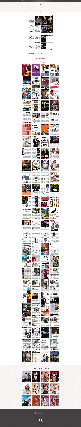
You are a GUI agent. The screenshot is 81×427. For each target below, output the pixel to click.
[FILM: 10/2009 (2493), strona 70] (36, 273)
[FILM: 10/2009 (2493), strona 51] (45, 213)
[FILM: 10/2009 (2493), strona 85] (26, 320)
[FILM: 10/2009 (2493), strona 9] (26, 93)
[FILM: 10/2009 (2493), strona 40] (54, 177)
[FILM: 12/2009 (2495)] (54, 400)
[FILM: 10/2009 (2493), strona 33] (26, 165)
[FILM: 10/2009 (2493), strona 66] (36, 261)
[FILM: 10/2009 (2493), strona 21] (26, 129)
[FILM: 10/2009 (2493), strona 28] (54, 141)
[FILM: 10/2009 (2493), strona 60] (54, 237)
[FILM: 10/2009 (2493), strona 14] (36, 105)
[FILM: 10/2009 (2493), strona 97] (26, 356)
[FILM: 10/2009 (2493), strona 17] (26, 117)
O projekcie (37, 415)
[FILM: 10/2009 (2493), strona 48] (54, 201)
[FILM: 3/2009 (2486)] (45, 376)
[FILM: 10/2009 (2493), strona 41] (26, 189)
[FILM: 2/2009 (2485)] (36, 376)
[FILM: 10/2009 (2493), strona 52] (54, 213)
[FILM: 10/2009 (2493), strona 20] (54, 117)
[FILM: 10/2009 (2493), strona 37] (26, 177)
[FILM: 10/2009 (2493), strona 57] (26, 237)
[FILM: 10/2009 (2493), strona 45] (26, 201)
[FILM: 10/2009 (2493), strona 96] (54, 344)
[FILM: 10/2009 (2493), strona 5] (26, 82)
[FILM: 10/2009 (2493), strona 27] (45, 141)
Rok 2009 (34, 368)
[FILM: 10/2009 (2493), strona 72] (54, 273)
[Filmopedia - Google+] (42, 413)
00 (40, 7)
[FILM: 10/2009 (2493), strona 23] (45, 129)
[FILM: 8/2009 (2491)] (54, 388)
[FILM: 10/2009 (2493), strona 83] (45, 309)
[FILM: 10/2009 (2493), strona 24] (54, 129)
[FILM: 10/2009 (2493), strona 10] (36, 93)
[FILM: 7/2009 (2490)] (45, 388)
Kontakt (44, 415)
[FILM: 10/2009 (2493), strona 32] (54, 153)
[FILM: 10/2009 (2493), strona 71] (45, 273)
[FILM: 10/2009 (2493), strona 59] (45, 237)
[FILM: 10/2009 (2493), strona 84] (54, 309)
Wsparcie (41, 415)
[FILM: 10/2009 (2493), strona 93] (26, 344)
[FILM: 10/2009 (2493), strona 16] (54, 105)
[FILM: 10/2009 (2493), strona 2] (36, 70)
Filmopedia (25, 1)
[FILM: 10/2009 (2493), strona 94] (36, 344)
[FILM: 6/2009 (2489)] (36, 388)
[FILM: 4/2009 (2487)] (54, 376)
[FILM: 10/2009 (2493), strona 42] (36, 189)
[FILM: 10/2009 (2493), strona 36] (54, 165)
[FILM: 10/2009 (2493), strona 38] (36, 177)
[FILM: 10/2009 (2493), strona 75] (45, 285)
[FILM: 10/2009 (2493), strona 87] (45, 320)
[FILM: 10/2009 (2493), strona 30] (36, 153)
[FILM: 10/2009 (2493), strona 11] (45, 93)
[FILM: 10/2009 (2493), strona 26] (36, 141)
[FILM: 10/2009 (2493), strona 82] (36, 309)
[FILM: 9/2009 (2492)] (26, 400)
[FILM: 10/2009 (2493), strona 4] (54, 70)
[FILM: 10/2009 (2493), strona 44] (54, 189)
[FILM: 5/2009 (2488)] (26, 388)
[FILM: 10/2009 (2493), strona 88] (54, 320)
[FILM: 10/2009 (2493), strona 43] (45, 189)
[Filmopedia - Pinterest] (45, 413)
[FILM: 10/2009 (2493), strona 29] (26, 153)
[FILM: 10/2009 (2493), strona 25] (26, 141)
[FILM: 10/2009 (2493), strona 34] (36, 165)
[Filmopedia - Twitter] (38, 413)
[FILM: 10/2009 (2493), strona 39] (45, 177)
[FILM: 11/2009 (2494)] (45, 400)
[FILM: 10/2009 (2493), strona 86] (36, 320)
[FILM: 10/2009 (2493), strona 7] (45, 82)
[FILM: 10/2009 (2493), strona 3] (45, 70)
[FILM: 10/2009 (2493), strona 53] (26, 225)
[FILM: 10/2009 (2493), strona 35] (45, 165)
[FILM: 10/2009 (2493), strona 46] (36, 201)
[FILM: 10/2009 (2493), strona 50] (36, 213)
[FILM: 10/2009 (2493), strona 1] (26, 70)
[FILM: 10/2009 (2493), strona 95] (45, 344)
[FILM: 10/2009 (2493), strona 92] (54, 332)
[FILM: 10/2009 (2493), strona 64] (54, 249)
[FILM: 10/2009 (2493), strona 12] (54, 93)
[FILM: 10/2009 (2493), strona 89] (26, 332)
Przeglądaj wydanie (40, 58)
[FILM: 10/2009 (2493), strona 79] (45, 297)
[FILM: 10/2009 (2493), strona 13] (26, 105)
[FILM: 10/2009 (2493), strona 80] (54, 297)
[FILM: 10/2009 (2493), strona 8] (54, 82)
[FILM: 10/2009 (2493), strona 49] (26, 213)
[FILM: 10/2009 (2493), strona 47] (45, 201)
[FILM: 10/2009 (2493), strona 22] (36, 129)
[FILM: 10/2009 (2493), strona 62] (36, 249)
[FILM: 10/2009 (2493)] (36, 400)
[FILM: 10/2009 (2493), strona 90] (36, 332)
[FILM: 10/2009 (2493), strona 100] (54, 356)
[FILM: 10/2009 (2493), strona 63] (45, 249)
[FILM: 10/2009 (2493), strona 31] (45, 153)
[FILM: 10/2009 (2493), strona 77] (26, 297)
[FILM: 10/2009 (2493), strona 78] (36, 297)
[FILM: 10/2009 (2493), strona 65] (26, 261)
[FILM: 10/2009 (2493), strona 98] (36, 356)
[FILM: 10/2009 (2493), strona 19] (45, 117)
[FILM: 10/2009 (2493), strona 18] (36, 117)
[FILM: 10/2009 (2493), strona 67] (45, 261)
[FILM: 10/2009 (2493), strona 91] (45, 332)
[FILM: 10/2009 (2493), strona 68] (54, 261)
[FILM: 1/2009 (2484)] (26, 376)
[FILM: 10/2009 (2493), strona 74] (36, 285)
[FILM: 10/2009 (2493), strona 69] (26, 273)
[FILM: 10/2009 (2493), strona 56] (54, 225)
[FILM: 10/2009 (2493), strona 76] (54, 285)
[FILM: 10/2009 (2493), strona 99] (45, 356)
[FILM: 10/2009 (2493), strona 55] (45, 225)
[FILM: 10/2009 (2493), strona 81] (26, 309)
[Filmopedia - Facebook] (35, 413)
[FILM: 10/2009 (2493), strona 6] (36, 82)
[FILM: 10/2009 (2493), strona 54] (36, 225)
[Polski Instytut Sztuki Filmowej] (40, 420)
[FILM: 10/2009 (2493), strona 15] (45, 105)
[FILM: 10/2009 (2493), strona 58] (36, 237)
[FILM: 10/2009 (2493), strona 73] (26, 285)
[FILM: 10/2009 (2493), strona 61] (26, 249)
